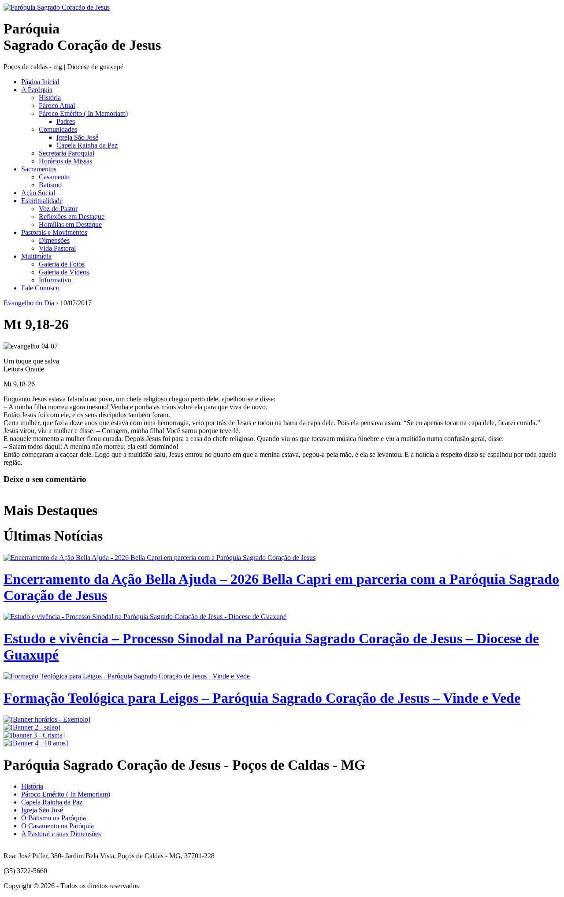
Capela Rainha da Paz (87, 145)
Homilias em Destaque (70, 224)
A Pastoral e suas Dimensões (61, 834)
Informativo (55, 280)
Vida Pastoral (57, 248)
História (50, 97)
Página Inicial (40, 81)
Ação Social (38, 192)
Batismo (50, 185)
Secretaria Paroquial (66, 153)
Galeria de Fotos (62, 264)
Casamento (54, 177)
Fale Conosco (40, 288)
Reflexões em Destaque (71, 216)
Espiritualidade (42, 200)
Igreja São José (77, 137)
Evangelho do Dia (29, 303)
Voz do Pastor (58, 208)
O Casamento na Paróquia (57, 826)
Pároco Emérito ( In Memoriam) (83, 113)
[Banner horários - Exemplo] (47, 719)
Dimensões (54, 240)
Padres (65, 121)
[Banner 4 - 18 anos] (36, 743)
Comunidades (58, 129)
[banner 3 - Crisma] (34, 735)
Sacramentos (38, 169)
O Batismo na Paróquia (53, 818)
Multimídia (36, 256)
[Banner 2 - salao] (32, 727)
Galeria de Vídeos (64, 272)
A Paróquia (36, 89)
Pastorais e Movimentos (54, 232)
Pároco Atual (57, 105)
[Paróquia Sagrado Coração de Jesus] (57, 7)
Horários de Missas (65, 161)
